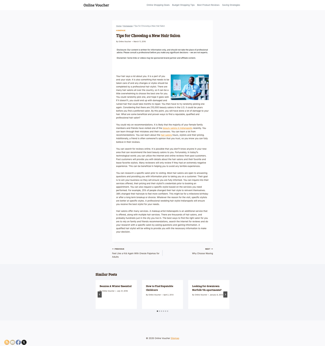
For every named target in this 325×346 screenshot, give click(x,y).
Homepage (120, 30)
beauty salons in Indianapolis (177, 128)
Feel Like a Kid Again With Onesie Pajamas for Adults (135, 253)
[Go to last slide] (100, 294)
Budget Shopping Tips (183, 5)
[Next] (225, 294)
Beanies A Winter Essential (116, 286)
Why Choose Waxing (202, 251)
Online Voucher (125, 41)
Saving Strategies (231, 5)
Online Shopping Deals (158, 5)
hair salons (166, 135)
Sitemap (175, 338)
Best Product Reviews (208, 5)
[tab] (157, 311)
